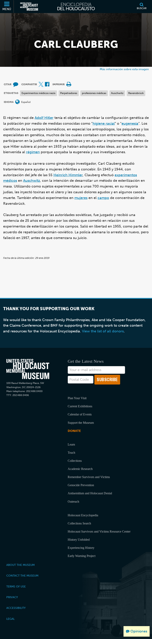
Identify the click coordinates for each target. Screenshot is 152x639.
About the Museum (20, 565)
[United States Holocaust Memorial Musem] (27, 369)
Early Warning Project (81, 556)
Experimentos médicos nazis (38, 93)
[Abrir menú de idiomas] (17, 102)
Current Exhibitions (80, 406)
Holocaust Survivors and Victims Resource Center (99, 531)
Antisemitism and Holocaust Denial (90, 493)
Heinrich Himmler (68, 175)
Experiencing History (81, 547)
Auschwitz (117, 93)
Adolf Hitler (44, 118)
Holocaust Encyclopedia (83, 515)
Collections (75, 460)
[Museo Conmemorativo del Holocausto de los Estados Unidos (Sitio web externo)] (29, 6)
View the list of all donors (103, 331)
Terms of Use (16, 586)
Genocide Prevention (81, 485)
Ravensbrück (136, 93)
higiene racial (104, 123)
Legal (10, 619)
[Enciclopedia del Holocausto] (76, 6)
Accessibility (16, 608)
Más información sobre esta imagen (124, 69)
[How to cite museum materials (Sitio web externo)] (15, 84)
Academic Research (80, 469)
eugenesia (130, 123)
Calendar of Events (80, 414)
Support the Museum (81, 422)
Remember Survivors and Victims (89, 477)
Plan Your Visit (77, 398)
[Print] (68, 84)
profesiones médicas (94, 93)
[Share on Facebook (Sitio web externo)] (47, 84)
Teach (71, 452)
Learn (71, 444)
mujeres (80, 198)
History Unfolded (79, 539)
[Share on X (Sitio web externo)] (41, 84)
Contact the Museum (22, 575)
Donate (74, 431)
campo (103, 198)
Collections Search (79, 523)
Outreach (73, 501)
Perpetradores (68, 93)
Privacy (12, 597)
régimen (33, 152)
